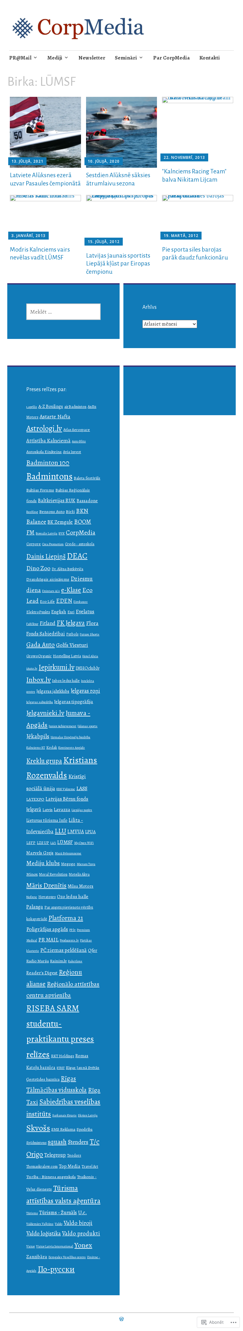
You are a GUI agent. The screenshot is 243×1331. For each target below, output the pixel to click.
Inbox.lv (38, 679)
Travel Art (90, 1166)
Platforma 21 (65, 917)
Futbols (72, 634)
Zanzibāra (36, 1256)
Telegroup (55, 1155)
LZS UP (43, 842)
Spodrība (84, 1129)
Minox (32, 874)
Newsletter (91, 57)
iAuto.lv (31, 668)
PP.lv (72, 930)
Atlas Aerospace (76, 429)
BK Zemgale (60, 522)
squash (57, 1141)
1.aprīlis (31, 406)
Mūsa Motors (80, 886)
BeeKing (32, 511)
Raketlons (75, 961)
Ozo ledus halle (72, 896)
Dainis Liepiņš (45, 556)
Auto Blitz (79, 441)
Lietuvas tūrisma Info (46, 820)
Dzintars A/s (51, 591)
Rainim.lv (58, 961)
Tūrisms (32, 1213)
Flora (92, 623)
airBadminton (75, 406)
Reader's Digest (42, 972)
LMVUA (75, 831)
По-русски (56, 1269)
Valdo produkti (81, 1233)
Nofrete (31, 897)
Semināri (126, 57)
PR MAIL (48, 939)
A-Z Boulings (50, 406)
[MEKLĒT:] (63, 311)
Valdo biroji (78, 1223)
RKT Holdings (62, 1056)
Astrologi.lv (44, 428)
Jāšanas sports (87, 726)
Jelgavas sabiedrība (39, 702)
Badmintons (49, 476)
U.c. (82, 1212)
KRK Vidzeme (65, 789)
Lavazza (62, 809)
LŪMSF (65, 842)
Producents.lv (69, 940)
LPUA (90, 831)
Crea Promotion (53, 544)
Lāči (53, 842)
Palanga (34, 906)
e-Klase (71, 589)
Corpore (33, 544)
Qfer (92, 950)
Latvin (47, 809)
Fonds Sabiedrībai (45, 633)
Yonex (83, 1245)
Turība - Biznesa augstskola (51, 1177)
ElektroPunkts (38, 612)
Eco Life (47, 601)
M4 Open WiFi (84, 842)
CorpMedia (80, 532)
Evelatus (85, 611)
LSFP (30, 842)
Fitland (47, 623)
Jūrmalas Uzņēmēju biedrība (70, 737)
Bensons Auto (52, 512)
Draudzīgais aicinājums (47, 579)
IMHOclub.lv (87, 668)
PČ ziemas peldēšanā (63, 950)
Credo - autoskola (79, 544)
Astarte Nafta (55, 416)
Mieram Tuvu (86, 864)
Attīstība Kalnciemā (48, 440)
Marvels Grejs (39, 852)
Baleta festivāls (87, 478)
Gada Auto (40, 644)
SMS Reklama (63, 1129)
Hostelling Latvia (67, 656)
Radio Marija (37, 961)
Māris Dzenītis (46, 885)
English (58, 611)
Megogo (68, 863)
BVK (62, 533)
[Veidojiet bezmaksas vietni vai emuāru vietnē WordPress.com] (121, 1319)
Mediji (54, 57)
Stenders (78, 1142)
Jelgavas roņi (85, 691)
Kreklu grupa (44, 760)
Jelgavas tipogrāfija (73, 701)
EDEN (64, 601)
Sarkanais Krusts (64, 1115)
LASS (81, 788)
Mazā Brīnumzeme (68, 853)
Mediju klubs (43, 863)
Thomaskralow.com (42, 1166)
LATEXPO (35, 799)
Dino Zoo (38, 568)
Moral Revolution (53, 874)
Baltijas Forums (40, 490)
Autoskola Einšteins (44, 452)
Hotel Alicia (90, 656)
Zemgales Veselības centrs (67, 1257)
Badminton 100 (47, 462)
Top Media (69, 1166)
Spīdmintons (36, 1142)
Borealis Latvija (46, 533)
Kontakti (209, 57)
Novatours (47, 896)
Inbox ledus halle (66, 680)
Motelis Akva (79, 874)
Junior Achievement (62, 726)
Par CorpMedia (171, 57)
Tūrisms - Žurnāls (58, 1212)
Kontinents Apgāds (71, 747)
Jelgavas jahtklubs (52, 691)
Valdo (58, 1224)
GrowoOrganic (39, 656)
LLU (60, 831)
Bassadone (87, 500)
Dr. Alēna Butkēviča (67, 569)
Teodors (74, 1155)
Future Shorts (89, 634)
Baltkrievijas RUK (56, 500)
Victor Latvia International (54, 1246)
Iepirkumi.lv (56, 667)
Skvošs (38, 1128)
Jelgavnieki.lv (45, 713)
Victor (30, 1246)
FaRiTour (32, 624)
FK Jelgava (71, 622)
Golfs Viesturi (72, 645)
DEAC (77, 555)
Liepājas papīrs (82, 810)
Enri (70, 612)
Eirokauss (80, 601)
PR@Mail (20, 57)
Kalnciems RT (35, 747)
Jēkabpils (37, 736)
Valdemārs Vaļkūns (39, 1224)
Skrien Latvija (87, 1115)
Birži (70, 512)
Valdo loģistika (43, 1233)
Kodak (51, 747)
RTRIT (61, 1067)
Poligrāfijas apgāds (47, 929)
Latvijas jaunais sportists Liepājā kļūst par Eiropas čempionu (118, 263)
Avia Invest (72, 451)
